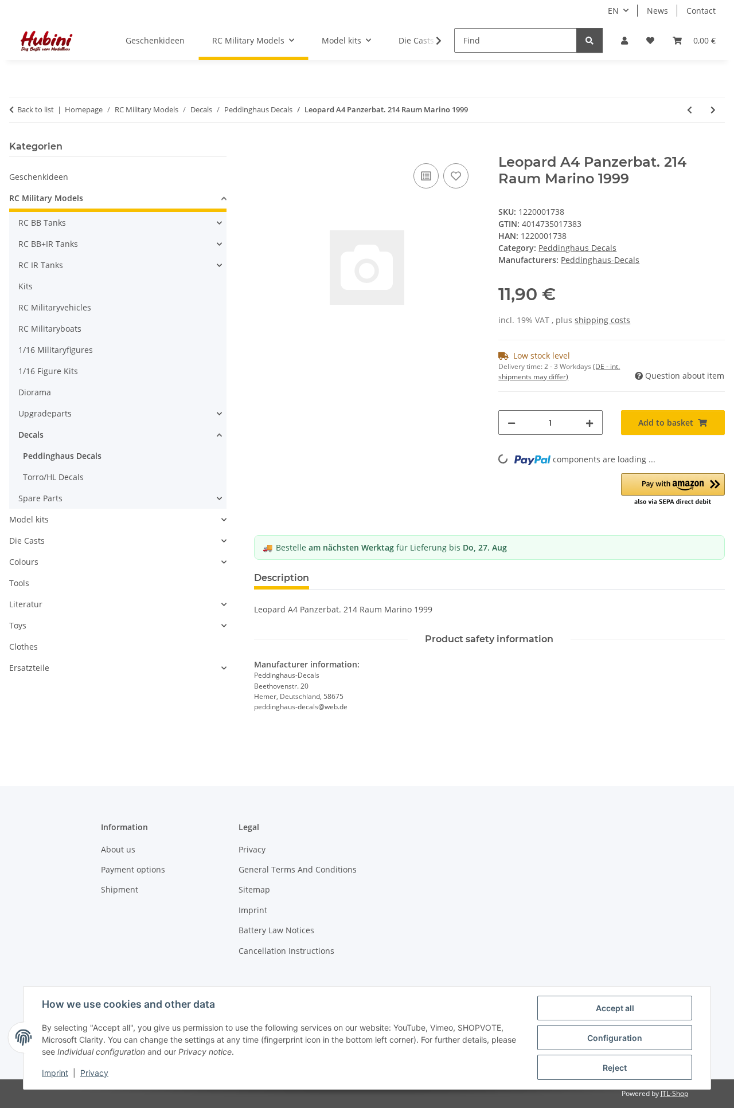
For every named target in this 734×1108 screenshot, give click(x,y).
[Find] (589, 40)
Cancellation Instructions (286, 950)
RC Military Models (46, 197)
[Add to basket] (263, 148)
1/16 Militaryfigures (55, 349)
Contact (701, 10)
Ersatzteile (29, 667)
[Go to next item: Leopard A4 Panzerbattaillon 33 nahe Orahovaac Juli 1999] (713, 109)
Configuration (614, 1038)
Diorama (34, 392)
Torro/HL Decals (53, 477)
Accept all (615, 1008)
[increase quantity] (589, 422)
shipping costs (602, 320)
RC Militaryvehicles (54, 307)
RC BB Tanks (42, 222)
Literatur (25, 604)
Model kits (29, 519)
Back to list (35, 109)
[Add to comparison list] (426, 175)
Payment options (133, 869)
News (657, 10)
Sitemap (254, 889)
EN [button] (613, 10)
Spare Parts (40, 498)
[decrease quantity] (511, 422)
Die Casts (27, 540)
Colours (23, 561)
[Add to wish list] (455, 175)
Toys (17, 625)
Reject (615, 1067)
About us (118, 849)
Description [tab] (281, 577)
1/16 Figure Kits (48, 371)
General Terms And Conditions (298, 869)
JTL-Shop (674, 1093)
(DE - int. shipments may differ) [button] (559, 372)
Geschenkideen (38, 176)
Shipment (119, 889)
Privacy (94, 1073)
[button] (624, 40)
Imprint (55, 1073)
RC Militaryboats (49, 328)
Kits (25, 286)
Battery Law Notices (276, 930)
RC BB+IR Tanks (48, 243)
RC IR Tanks (40, 265)
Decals (31, 434)
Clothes (23, 646)
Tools (19, 582)
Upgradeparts (45, 413)
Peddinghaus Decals (577, 247)
